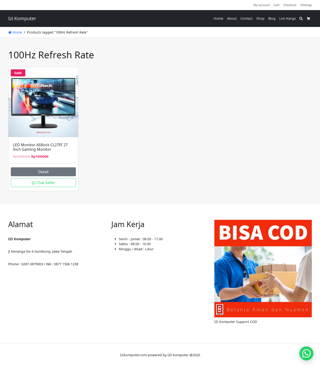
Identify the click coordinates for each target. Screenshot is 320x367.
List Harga (287, 18)
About (232, 18)
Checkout (290, 5)
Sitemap (306, 5)
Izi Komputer (22, 18)
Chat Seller (45, 182)
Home (218, 18)
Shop (260, 18)
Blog (271, 18)
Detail (43, 171)
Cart (276, 5)
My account (261, 5)
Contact (246, 18)
